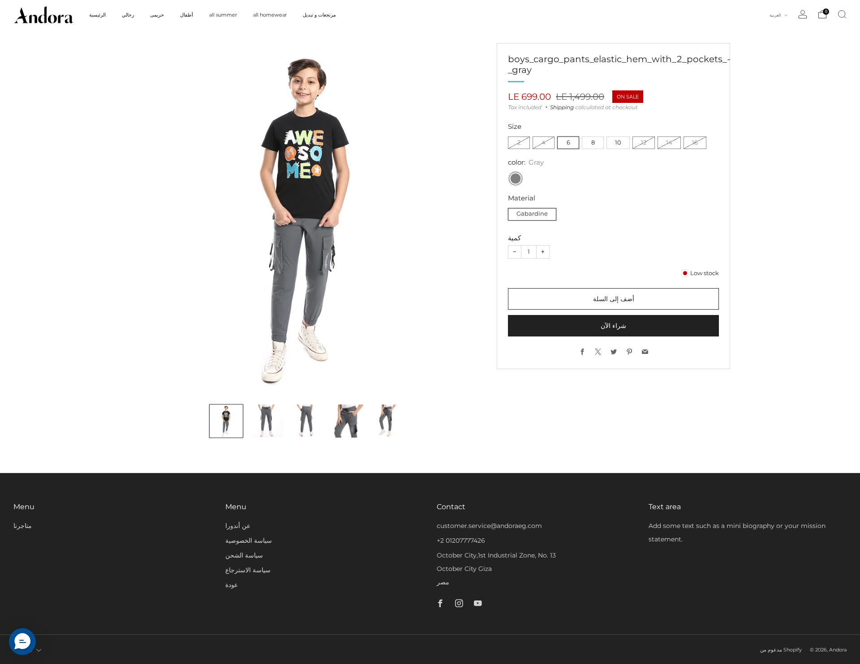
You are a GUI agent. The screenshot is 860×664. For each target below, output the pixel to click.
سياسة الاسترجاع (248, 570)
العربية (776, 15)
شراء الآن (613, 326)
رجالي (128, 15)
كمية (514, 238)
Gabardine (532, 213)
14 (669, 142)
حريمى (157, 15)
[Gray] (515, 178)
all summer (223, 15)
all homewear (270, 15)
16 (695, 142)
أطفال (186, 15)
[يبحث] (842, 14)
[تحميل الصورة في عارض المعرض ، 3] (307, 421)
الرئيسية (97, 15)
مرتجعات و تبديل (319, 15)
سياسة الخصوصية (248, 540)
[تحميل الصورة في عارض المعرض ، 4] (347, 421)
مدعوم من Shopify (781, 650)
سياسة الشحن (244, 555)
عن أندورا (237, 526)
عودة (231, 585)
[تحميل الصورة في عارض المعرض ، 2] (266, 421)
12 (643, 142)
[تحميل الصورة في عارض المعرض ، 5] (387, 421)
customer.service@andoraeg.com (489, 526)
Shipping (562, 107)
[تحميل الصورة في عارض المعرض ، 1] (226, 421)
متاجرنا (22, 526)
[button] (22, 641)
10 (618, 142)
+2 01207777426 (461, 540)
